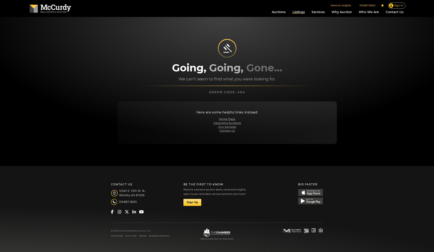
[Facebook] (112, 211)
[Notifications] (382, 5)
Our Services (227, 127)
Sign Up (192, 202)
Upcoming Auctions (227, 123)
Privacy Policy (117, 236)
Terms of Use (130, 236)
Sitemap (142, 236)
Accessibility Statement (159, 236)
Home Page (227, 119)
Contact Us (227, 130)
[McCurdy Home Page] (50, 7)
